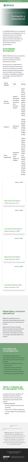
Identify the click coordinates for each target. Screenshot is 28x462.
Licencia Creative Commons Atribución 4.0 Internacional (13, 457)
